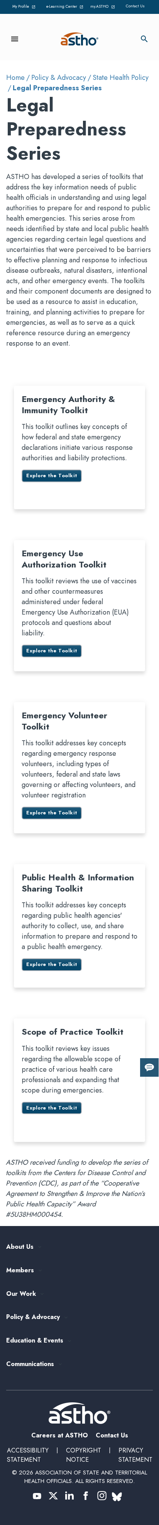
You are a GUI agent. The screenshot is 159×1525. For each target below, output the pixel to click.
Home (15, 78)
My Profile (25, 6)
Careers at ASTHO (59, 1435)
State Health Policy (121, 78)
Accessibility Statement (28, 1455)
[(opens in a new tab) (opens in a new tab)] (37, 1496)
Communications (30, 1364)
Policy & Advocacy (58, 78)
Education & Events (34, 1341)
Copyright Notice (83, 1455)
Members (20, 1271)
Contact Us (135, 6)
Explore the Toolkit (51, 475)
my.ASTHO (103, 6)
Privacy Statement (135, 1455)
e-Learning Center (64, 6)
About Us (20, 1247)
